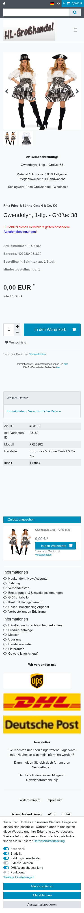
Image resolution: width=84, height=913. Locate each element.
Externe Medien (22, 863)
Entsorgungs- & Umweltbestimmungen (35, 592)
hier (66, 364)
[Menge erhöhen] (17, 327)
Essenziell (18, 849)
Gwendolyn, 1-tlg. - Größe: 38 (52, 529)
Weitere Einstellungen (18, 877)
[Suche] (75, 12)
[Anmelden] (5, 3)
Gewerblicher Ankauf (23, 653)
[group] (19, 541)
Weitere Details (17, 398)
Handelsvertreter (20, 644)
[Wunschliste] (58, 3)
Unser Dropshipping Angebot (28, 607)
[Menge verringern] (17, 333)
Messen (13, 634)
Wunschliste (17, 342)
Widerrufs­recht (29, 800)
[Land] (52, 3)
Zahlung (14, 583)
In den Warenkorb (50, 329)
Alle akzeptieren (42, 886)
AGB (51, 814)
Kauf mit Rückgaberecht (25, 602)
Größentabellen (19, 597)
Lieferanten (16, 649)
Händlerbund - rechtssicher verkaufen (35, 625)
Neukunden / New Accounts (27, 578)
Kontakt (66, 814)
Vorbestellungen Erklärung (27, 611)
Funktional (18, 872)
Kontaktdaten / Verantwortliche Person (34, 411)
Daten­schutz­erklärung (26, 814)
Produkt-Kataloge (20, 630)
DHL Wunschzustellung (27, 867)
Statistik (16, 853)
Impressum (54, 800)
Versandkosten (37, 354)
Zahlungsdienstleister (26, 858)
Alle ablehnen (42, 895)
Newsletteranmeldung (41, 780)
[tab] (42, 398)
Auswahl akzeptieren (42, 904)
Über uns (14, 639)
